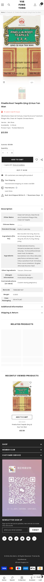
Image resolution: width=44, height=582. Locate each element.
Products (10, 12)
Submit (35, 530)
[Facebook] (4, 538)
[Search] (9, 4)
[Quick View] (30, 386)
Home (3, 12)
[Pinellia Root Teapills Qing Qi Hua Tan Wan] (22, 398)
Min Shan (11, 122)
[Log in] (35, 5)
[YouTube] (28, 538)
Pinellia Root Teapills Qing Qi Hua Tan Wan (22, 426)
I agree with (8, 165)
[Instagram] (10, 538)
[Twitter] (34, 538)
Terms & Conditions (19, 165)
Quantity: (4, 148)
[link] (11, 361)
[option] (22, 50)
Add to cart (17, 159)
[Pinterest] (16, 538)
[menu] (2, 4)
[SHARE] (41, 159)
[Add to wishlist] (36, 159)
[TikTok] (22, 538)
